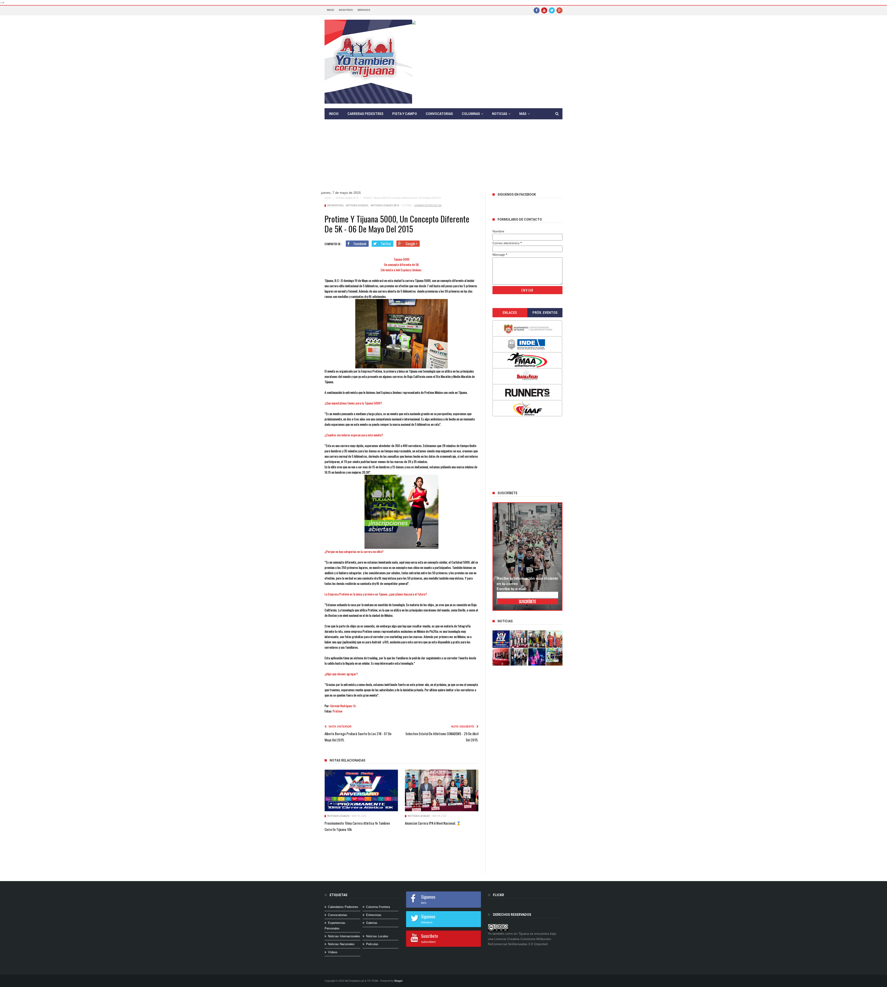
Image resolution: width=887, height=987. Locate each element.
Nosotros (346, 10)
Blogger (398, 980)
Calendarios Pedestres (343, 907)
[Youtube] (544, 10)
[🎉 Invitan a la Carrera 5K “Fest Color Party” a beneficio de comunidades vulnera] (537, 639)
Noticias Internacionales (344, 936)
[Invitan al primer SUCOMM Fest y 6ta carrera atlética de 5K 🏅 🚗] (555, 639)
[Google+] (559, 10)
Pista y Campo (404, 114)
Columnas (471, 114)
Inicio (330, 10)
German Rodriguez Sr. (428, 205)
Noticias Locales (357, 205)
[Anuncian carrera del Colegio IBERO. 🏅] (501, 657)
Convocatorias (439, 114)
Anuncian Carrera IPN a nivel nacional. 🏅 (433, 823)
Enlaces (510, 313)
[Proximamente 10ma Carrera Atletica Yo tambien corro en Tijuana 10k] (361, 790)
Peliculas (372, 944)
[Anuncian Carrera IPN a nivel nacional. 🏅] (441, 790)
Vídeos (332, 952)
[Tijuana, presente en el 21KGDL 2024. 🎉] (519, 657)
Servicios (363, 10)
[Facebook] (537, 10)
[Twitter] (552, 10)
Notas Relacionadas (347, 760)
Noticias (499, 114)
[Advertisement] (447, 158)
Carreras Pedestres (365, 114)
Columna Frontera (378, 907)
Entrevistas (335, 205)
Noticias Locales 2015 (347, 198)
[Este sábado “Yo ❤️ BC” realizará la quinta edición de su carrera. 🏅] (555, 657)
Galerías (371, 923)
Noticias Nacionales (341, 944)
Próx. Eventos (545, 313)
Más (522, 114)
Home (328, 198)
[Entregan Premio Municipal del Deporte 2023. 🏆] (537, 657)
